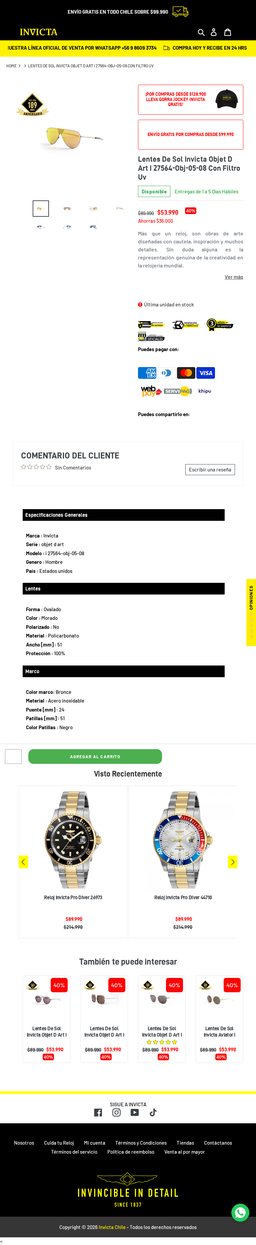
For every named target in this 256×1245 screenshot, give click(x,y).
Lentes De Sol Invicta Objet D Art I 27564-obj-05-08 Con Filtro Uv (91, 65)
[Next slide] (232, 862)
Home (11, 65)
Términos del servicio (74, 1152)
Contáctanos (218, 1143)
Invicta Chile (112, 1227)
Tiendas (185, 1143)
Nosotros (24, 1143)
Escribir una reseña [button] (210, 469)
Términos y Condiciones (141, 1143)
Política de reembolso (130, 1152)
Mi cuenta (94, 1143)
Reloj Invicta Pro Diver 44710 (183, 897)
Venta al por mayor (184, 1152)
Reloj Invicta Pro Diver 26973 (73, 897)
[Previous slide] (23, 862)
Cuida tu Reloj (59, 1143)
